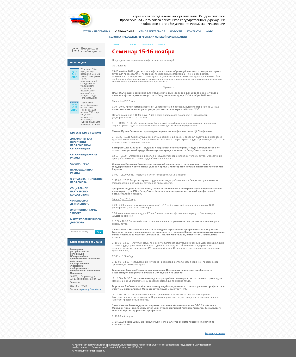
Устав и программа (96, 31)
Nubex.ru (100, 351)
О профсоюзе (124, 31)
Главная (115, 44)
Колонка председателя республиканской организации (148, 36)
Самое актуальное (152, 31)
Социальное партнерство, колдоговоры (80, 191)
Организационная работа (83, 156)
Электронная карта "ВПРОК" (83, 211)
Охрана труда (79, 163)
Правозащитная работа (81, 171)
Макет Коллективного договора (85, 220)
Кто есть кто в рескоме (85, 132)
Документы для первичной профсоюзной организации (81, 143)
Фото (209, 31)
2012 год (161, 44)
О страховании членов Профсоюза (86, 180)
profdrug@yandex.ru (91, 289)
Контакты (194, 31)
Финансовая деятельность (79, 202)
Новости (176, 31)
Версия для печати (215, 333)
